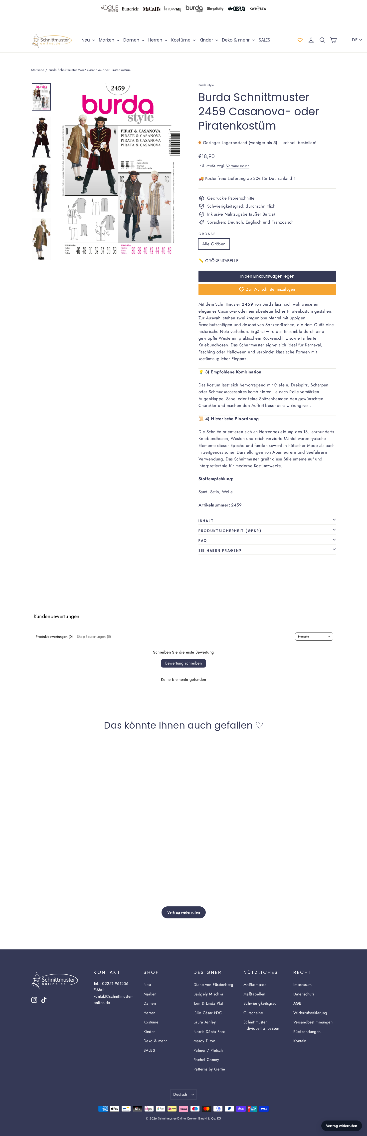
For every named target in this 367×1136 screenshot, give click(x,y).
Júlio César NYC (207, 1013)
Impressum (302, 984)
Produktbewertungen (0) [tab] (54, 636)
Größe (207, 234)
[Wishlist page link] (300, 40)
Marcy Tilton (204, 1041)
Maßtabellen (254, 994)
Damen (132, 40)
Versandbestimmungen (313, 1022)
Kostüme (181, 40)
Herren (156, 40)
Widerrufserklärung (310, 1013)
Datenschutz (304, 994)
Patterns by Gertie (209, 1069)
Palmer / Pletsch (208, 1050)
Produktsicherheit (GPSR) (230, 530)
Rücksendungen (307, 1031)
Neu (86, 40)
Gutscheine (253, 1013)
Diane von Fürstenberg (213, 984)
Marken (107, 40)
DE (355, 40)
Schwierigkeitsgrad (260, 1003)
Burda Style (206, 85)
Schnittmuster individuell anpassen (261, 1025)
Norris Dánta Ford (209, 1031)
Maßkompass (254, 984)
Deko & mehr (236, 40)
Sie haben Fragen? (220, 550)
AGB (297, 1003)
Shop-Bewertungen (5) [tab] (94, 636)
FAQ (202, 540)
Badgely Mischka (208, 994)
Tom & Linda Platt (208, 1003)
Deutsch (180, 1094)
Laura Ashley (204, 1022)
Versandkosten (238, 165)
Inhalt (205, 520)
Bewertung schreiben (183, 663)
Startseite (37, 70)
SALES (264, 40)
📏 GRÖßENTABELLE (218, 261)
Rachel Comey (206, 1059)
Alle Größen (214, 244)
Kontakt (299, 1041)
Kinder (206, 40)
